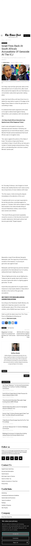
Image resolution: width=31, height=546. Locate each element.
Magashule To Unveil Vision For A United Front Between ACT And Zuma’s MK (8, 334)
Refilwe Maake (6, 62)
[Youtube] (20, 458)
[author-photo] (15, 351)
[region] (15, 532)
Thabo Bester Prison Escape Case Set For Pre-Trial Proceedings (16, 421)
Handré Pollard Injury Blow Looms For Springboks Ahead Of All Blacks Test (15, 407)
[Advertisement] (15, 16)
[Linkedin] (12, 458)
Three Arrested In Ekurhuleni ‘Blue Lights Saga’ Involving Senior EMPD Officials (14, 401)
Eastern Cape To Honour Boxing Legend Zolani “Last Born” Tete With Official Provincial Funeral (16, 414)
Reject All (15, 542)
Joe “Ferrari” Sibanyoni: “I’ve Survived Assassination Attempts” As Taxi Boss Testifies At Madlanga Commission (16, 387)
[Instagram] (7, 458)
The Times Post (10, 327)
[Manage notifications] (27, 542)
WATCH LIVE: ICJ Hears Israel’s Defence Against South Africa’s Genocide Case (23, 334)
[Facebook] (3, 458)
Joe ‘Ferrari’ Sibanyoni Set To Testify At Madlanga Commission (15, 427)
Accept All (15, 534)
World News (8, 40)
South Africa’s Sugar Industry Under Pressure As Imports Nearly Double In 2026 (15, 394)
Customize (15, 538)
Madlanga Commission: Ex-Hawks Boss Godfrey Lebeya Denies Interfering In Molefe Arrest (15, 434)
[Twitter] (16, 458)
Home (3, 40)
